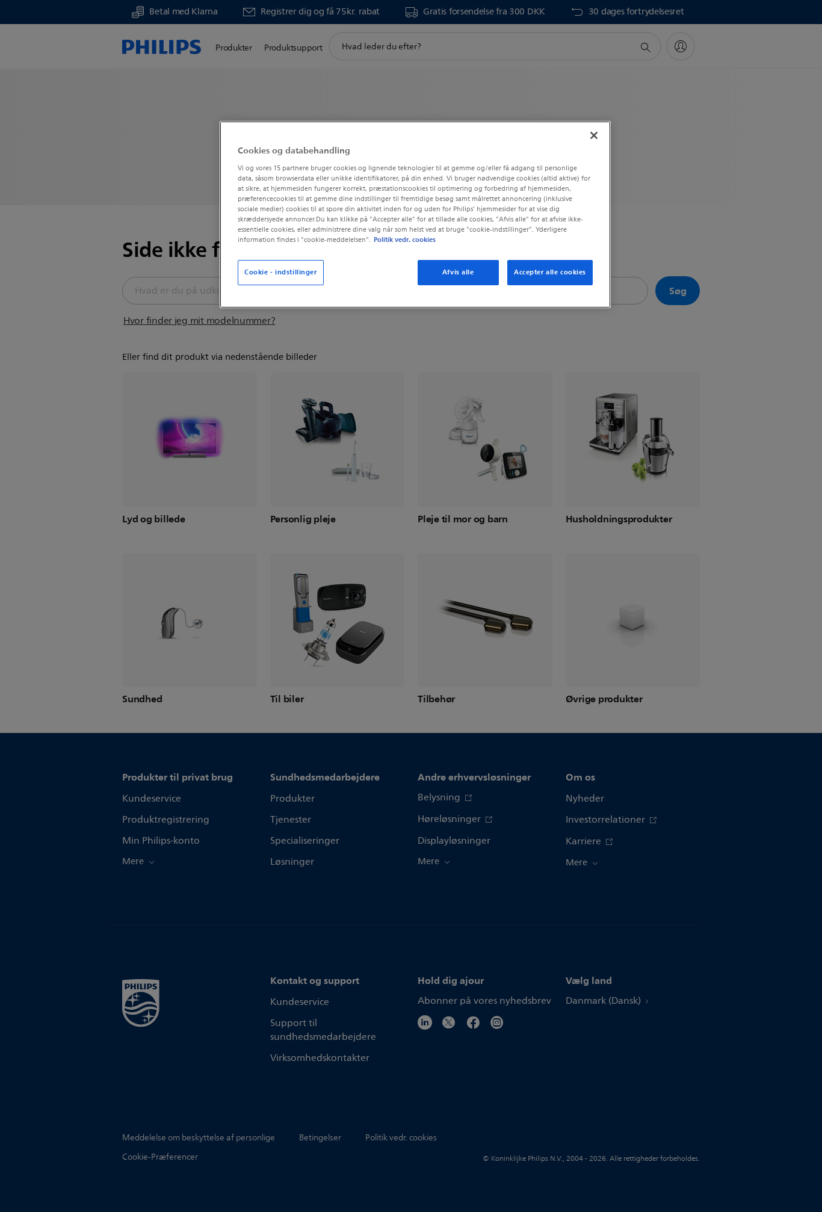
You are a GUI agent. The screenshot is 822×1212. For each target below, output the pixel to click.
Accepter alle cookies (550, 272)
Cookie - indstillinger (280, 272)
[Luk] (594, 135)
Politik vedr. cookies (405, 239)
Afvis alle (458, 272)
